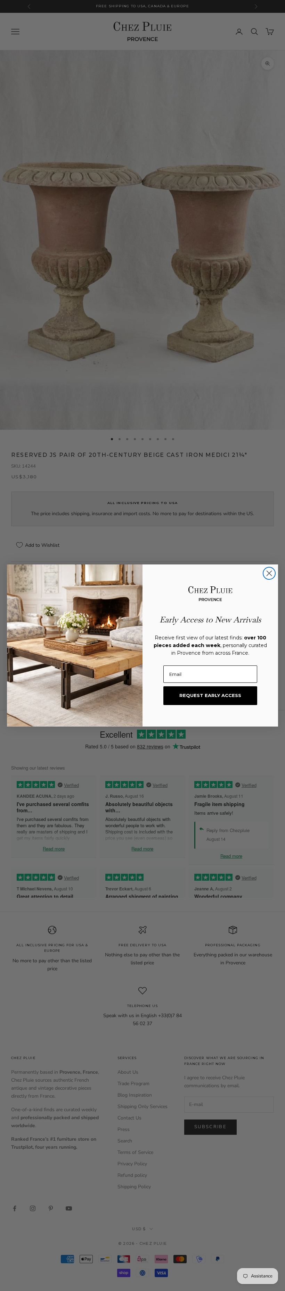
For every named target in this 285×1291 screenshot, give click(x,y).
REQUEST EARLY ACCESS (210, 695)
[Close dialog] (269, 573)
